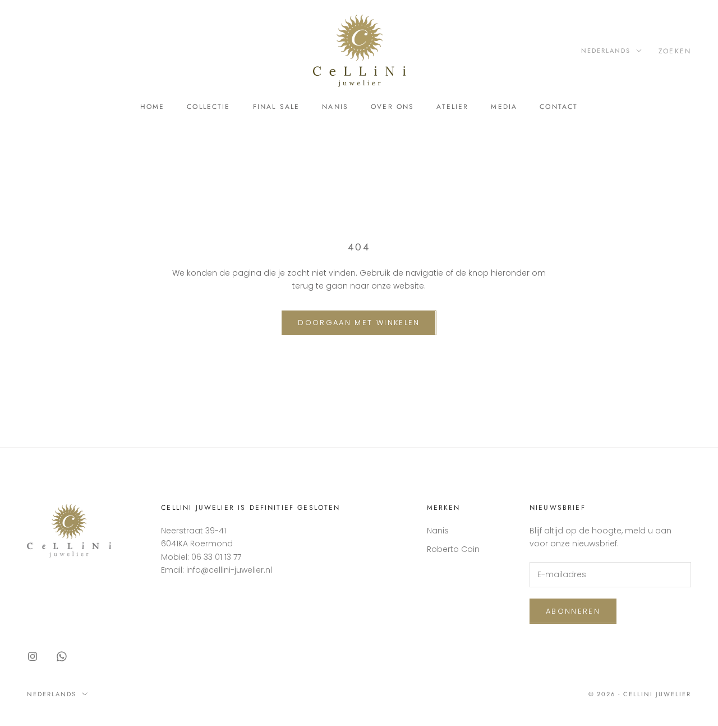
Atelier (452, 107)
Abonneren (573, 611)
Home (152, 107)
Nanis (335, 107)
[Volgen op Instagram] (32, 656)
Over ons (392, 107)
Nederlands (605, 50)
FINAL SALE (276, 107)
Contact (559, 107)
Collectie (208, 107)
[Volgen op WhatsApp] (61, 656)
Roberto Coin (453, 549)
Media (504, 107)
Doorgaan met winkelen (359, 322)
